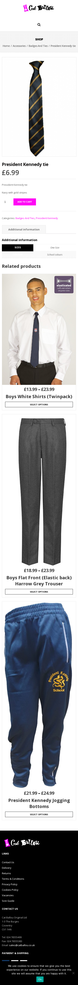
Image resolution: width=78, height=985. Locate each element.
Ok (40, 979)
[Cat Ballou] (39, 7)
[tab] (24, 229)
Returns (6, 873)
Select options (39, 404)
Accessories (19, 46)
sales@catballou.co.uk (22, 945)
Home (6, 46)
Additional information (24, 229)
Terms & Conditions (13, 878)
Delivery (6, 867)
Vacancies (8, 895)
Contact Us (8, 862)
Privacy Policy (9, 884)
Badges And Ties (38, 46)
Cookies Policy (10, 889)
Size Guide (8, 900)
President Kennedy (47, 218)
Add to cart (24, 202)
